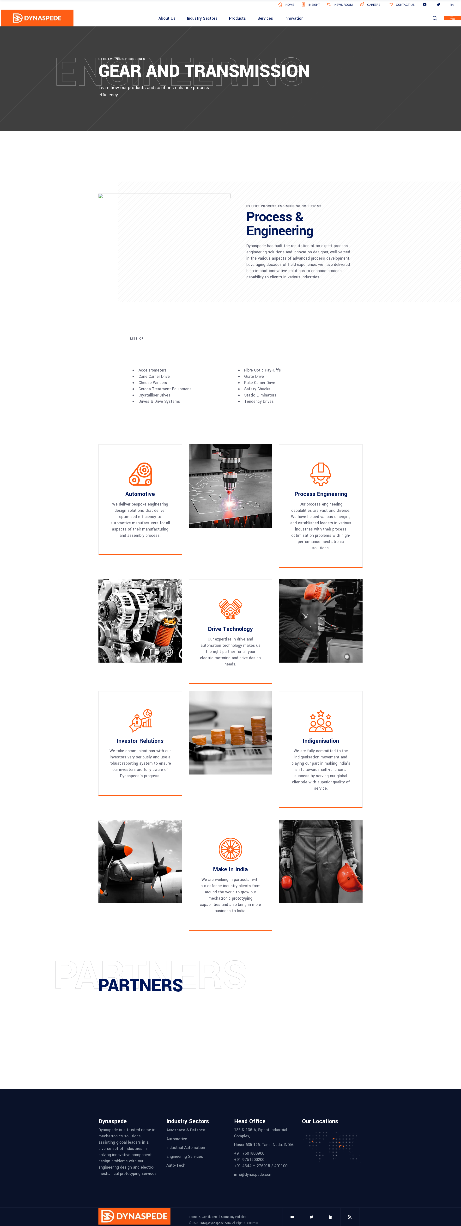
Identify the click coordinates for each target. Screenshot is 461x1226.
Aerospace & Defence (185, 1130)
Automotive (176, 1138)
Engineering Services (184, 1156)
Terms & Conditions (203, 1217)
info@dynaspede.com (215, 1223)
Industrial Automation (185, 1147)
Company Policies (233, 1217)
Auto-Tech (175, 1165)
